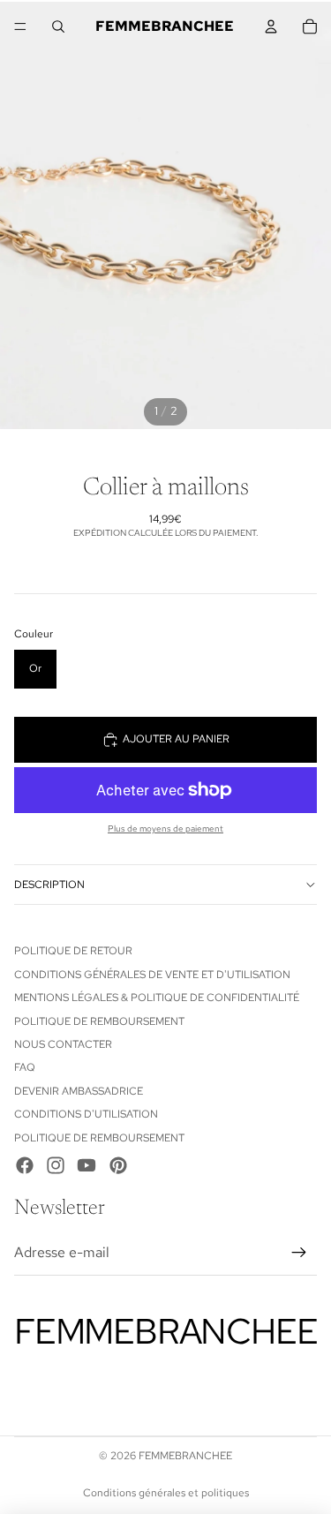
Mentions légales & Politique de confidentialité (156, 998)
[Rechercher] (58, 26)
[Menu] (20, 26)
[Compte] (271, 26)
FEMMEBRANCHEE (185, 1456)
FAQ (24, 1067)
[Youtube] (86, 1165)
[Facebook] (24, 1165)
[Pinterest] (118, 1165)
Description (49, 885)
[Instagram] (55, 1165)
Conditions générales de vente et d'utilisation (152, 975)
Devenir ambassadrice (78, 1091)
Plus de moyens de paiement (165, 828)
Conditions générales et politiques (166, 1493)
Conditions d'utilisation (86, 1114)
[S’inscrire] (299, 1252)
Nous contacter (63, 1044)
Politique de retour (73, 951)
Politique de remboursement (99, 1021)
